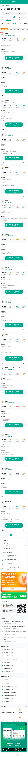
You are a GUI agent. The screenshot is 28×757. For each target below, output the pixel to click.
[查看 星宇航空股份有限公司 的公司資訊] (14, 649)
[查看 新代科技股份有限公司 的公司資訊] (14, 665)
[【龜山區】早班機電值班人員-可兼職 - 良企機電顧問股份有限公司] (9, 713)
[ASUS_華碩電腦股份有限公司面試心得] (14, 560)
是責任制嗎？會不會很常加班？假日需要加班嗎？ (14, 621)
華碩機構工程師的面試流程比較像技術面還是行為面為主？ (15, 638)
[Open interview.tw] (1, 722)
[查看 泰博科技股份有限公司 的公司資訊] (14, 698)
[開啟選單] (2, 2)
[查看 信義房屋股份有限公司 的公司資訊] (14, 662)
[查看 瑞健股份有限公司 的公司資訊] (14, 683)
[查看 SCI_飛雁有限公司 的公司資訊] (14, 668)
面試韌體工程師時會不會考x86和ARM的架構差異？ (15, 626)
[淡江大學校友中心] (14, 543)
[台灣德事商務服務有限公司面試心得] (14, 556)
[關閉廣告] (26, 724)
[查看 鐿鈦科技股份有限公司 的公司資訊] (14, 689)
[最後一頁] (17, 535)
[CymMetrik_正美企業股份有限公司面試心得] (14, 568)
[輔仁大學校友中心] (14, 546)
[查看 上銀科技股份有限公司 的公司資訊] (14, 655)
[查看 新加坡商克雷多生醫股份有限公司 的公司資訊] (14, 692)
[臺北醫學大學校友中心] (14, 548)
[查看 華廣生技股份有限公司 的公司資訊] (14, 679)
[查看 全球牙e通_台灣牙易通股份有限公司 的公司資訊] (14, 695)
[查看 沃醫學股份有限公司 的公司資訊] (14, 701)
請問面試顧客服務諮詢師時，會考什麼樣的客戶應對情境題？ (15, 632)
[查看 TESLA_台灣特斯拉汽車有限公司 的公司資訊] (14, 659)
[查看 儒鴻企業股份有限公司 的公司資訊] (14, 671)
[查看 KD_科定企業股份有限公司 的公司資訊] (14, 652)
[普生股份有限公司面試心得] (14, 564)
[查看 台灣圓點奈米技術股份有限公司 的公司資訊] (14, 686)
